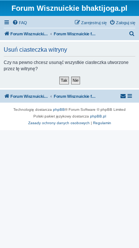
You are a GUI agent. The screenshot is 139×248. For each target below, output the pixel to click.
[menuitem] (19, 22)
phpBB (59, 109)
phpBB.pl (98, 116)
